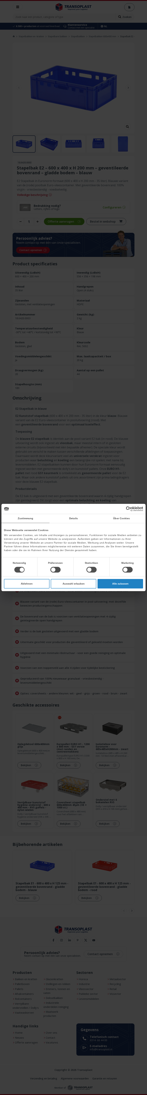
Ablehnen (27, 583)
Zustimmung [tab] (25, 518)
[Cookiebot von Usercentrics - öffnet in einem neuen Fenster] (127, 508)
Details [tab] (73, 518)
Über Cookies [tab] (121, 518)
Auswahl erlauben (74, 583)
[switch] (55, 570)
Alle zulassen (120, 583)
